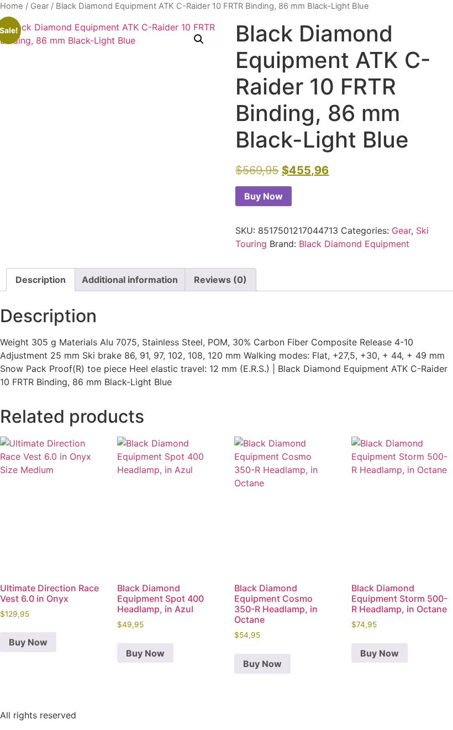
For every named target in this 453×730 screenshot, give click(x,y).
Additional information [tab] (130, 279)
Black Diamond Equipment (354, 243)
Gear (39, 6)
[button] (199, 39)
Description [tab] (40, 279)
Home (11, 6)
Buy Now (263, 196)
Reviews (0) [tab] (220, 279)
